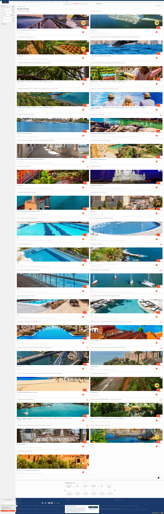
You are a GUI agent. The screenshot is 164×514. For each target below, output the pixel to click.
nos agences (100, 3)
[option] (69, 490)
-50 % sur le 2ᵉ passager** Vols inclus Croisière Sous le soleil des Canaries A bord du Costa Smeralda (39, 373)
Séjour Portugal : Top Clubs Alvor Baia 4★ (100, 269)
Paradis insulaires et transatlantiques (25, 399)
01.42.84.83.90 (77, 493)
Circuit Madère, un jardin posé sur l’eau (26, 36)
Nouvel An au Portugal (96, 166)
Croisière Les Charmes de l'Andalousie (26, 114)
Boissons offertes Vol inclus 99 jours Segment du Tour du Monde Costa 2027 (108, 62)
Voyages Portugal (23, 6)
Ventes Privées (4, 23)
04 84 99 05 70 (110, 493)
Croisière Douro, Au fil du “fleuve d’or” (99, 373)
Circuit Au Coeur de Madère (23, 166)
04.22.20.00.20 (102, 493)
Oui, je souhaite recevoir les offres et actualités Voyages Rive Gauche (8, 507)
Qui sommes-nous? (119, 499)
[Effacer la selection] (11, 9)
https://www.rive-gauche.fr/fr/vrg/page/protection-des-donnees (6, 507)
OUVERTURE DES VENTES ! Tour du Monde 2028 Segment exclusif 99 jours (34, 62)
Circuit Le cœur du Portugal (23, 11)
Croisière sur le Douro (96, 11)
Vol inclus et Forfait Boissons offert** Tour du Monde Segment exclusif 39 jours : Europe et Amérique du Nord (115, 36)
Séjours (6, 6)
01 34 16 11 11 (69, 493)
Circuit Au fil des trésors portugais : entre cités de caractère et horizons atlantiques (35, 140)
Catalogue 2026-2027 (39, 1)
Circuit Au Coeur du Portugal (97, 114)
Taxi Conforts (4, 24)
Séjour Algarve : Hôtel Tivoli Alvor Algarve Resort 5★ (29, 321)
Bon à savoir (68, 499)
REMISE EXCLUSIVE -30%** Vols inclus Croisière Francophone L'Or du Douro (34, 425)
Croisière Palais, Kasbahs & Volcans (25, 451)
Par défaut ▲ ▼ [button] (158, 5)
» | (161, 477)
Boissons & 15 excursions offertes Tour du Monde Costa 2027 (104, 88)
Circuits (3, 6)
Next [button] (114, 490)
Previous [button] (64, 490)
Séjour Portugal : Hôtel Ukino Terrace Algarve (27, 218)
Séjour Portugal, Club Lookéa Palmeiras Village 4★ (102, 218)
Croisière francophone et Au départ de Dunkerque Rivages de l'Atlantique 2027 (35, 347)
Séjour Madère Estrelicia (96, 244)
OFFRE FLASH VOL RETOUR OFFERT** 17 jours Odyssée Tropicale (106, 399)
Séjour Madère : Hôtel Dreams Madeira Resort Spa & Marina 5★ (105, 295)
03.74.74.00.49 (94, 493)
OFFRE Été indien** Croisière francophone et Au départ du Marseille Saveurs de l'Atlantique (111, 321)
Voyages (19, 6)
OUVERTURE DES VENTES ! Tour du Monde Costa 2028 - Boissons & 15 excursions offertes (38, 88)
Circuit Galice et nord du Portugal (98, 192)
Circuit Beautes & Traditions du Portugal (26, 192)
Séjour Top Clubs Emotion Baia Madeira (26, 295)
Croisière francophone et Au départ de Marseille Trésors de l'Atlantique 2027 (108, 347)
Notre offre (19, 499)
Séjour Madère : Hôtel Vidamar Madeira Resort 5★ (28, 269)
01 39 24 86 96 (86, 493)
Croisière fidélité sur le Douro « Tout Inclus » (101, 425)
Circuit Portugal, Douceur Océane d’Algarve (100, 140)
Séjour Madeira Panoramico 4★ (24, 244)
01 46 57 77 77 (76, 3)
